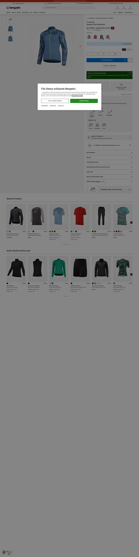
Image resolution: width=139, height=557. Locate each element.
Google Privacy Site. (77, 95)
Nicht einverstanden (55, 101)
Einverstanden (84, 101)
